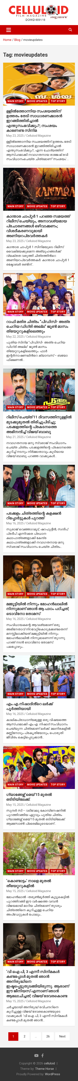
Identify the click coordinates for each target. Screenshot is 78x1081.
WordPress (52, 1074)
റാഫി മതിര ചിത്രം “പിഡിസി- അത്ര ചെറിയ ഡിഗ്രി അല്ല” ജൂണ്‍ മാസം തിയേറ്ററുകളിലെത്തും (38, 326)
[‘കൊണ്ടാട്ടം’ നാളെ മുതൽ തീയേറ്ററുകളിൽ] (39, 853)
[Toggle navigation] (8, 30)
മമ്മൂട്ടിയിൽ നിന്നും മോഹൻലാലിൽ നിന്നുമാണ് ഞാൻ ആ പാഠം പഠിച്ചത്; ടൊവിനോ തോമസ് (37, 609)
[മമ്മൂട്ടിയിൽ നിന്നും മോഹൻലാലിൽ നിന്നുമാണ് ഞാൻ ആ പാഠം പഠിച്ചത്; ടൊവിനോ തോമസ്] (39, 576)
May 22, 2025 (15, 336)
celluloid (49, 1063)
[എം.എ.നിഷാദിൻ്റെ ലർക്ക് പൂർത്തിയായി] (39, 676)
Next (62, 1036)
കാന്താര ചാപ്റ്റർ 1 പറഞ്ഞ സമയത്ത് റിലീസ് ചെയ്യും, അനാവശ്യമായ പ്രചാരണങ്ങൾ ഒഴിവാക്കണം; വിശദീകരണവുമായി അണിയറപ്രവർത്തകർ (38, 226)
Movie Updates (37, 101)
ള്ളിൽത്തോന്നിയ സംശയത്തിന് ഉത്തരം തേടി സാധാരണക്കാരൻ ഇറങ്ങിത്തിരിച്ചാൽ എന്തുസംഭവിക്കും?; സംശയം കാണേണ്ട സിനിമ (34, 121)
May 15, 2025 (15, 804)
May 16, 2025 (15, 523)
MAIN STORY (15, 101)
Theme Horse (44, 1069)
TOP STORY (58, 101)
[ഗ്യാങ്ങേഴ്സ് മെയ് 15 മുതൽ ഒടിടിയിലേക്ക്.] (39, 767)
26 (48, 1036)
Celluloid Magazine (38, 135)
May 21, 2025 (15, 437)
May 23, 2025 (15, 135)
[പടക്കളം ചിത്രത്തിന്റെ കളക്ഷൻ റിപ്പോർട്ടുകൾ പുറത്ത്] (39, 486)
